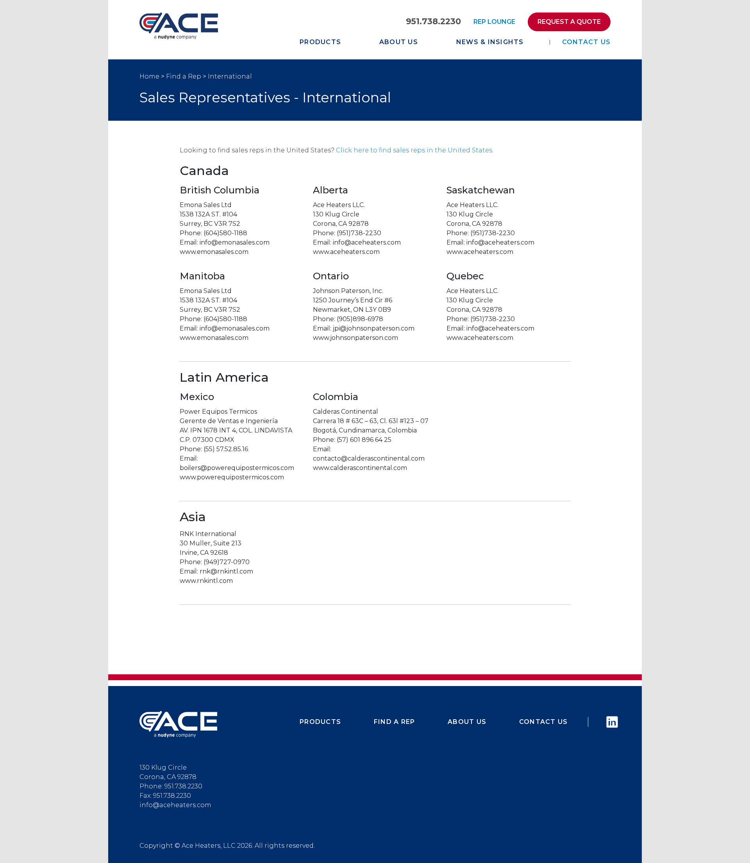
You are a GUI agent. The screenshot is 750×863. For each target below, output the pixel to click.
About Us (398, 42)
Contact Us (586, 42)
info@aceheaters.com (175, 805)
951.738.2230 (433, 21)
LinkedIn (609, 722)
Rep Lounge (494, 21)
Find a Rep (183, 76)
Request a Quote (569, 21)
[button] (178, 724)
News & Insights (490, 42)
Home (149, 76)
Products (320, 42)
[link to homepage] (178, 25)
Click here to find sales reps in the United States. (414, 150)
